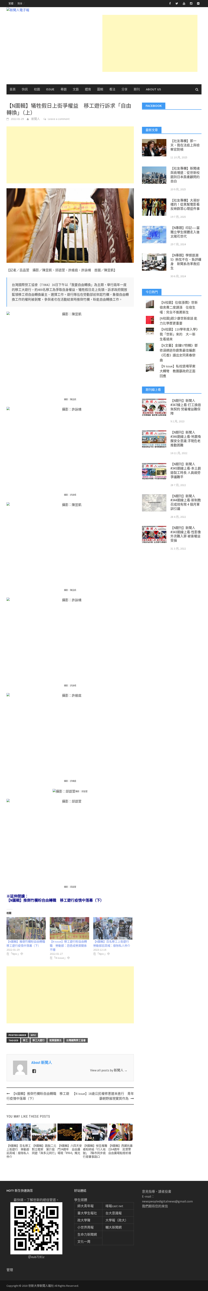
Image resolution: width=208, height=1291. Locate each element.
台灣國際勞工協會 (76, 1040)
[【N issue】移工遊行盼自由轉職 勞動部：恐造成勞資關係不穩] (69, 928)
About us (153, 89)
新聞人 (35, 119)
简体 (19, 3)
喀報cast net (114, 1206)
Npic (33, 1035)
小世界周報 (85, 1227)
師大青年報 (85, 1206)
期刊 (137, 89)
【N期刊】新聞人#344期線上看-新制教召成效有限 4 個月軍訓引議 (185, 502)
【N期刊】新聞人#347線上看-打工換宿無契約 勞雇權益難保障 (185, 407)
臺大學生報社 (87, 1213)
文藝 (76, 89)
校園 (37, 89)
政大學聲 (83, 1220)
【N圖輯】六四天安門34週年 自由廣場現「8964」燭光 (69, 1149)
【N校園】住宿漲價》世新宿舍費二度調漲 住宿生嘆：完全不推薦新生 (179, 307)
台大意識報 (113, 1213)
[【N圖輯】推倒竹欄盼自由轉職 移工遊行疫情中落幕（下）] (26, 928)
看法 (112, 89)
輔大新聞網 (113, 1227)
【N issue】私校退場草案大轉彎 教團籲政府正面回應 (177, 371)
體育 (88, 89)
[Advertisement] (149, 43)
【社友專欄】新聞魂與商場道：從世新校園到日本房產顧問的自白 (185, 174)
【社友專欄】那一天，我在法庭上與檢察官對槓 (185, 145)
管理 (9, 1270)
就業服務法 (55, 1040)
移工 (25, 1040)
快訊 (25, 89)
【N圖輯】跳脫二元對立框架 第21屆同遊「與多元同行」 (44, 1149)
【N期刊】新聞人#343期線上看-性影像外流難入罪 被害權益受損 (185, 534)
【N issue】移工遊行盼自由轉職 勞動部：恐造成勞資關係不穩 (68, 946)
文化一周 (83, 1242)
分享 (124, 89)
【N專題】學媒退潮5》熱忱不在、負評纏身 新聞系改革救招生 (185, 261)
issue (50, 89)
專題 (64, 89)
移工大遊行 (38, 1040)
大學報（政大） (116, 1220)
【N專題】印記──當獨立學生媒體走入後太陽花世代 (185, 232)
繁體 (11, 3)
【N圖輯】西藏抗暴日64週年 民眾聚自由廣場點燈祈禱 (120, 1149)
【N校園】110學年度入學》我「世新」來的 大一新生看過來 (179, 334)
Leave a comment (58, 119)
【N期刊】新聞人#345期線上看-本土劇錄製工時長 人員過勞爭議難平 (185, 470)
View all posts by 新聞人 (108, 1070)
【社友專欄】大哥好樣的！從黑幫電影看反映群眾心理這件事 (185, 204)
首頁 (13, 89)
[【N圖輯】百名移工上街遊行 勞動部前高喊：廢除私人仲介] (112, 928)
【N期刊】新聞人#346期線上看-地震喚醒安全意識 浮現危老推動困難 (185, 438)
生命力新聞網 (87, 1234)
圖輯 (100, 89)
